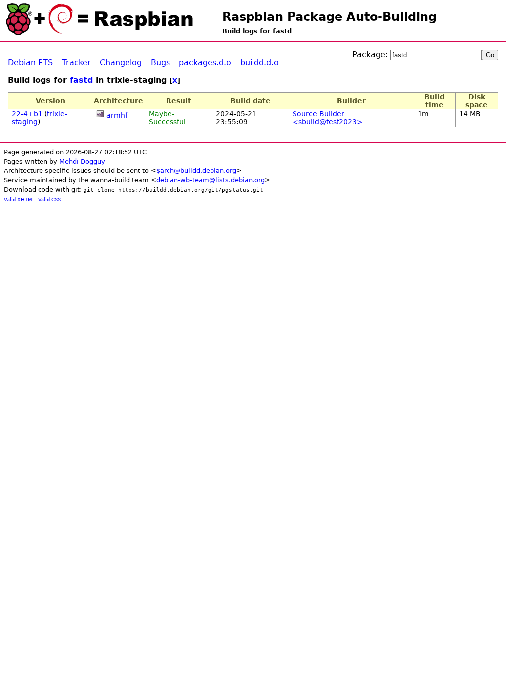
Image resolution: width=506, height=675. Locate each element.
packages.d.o (205, 62)
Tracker (76, 62)
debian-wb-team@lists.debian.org (210, 180)
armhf (116, 115)
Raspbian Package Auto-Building (329, 17)
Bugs (160, 62)
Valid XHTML (19, 199)
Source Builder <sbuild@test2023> (328, 118)
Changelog (121, 62)
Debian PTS (30, 62)
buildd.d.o (259, 62)
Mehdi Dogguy (82, 161)
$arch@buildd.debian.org (196, 170)
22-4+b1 (27, 114)
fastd (81, 79)
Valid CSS (49, 199)
